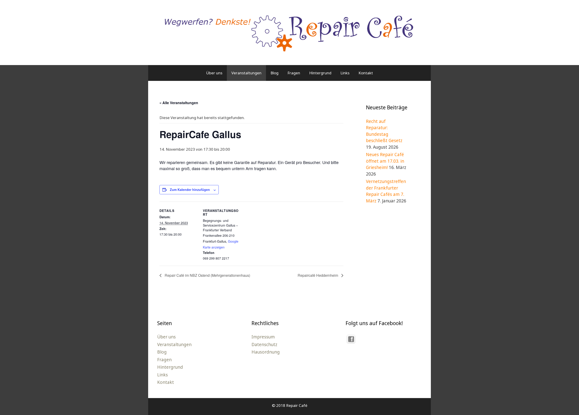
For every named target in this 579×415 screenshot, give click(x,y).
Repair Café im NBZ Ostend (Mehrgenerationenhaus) (207, 275)
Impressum (263, 337)
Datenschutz (264, 344)
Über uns (214, 72)
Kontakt (365, 72)
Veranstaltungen (246, 72)
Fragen (293, 72)
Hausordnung (266, 352)
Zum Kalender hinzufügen (190, 189)
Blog (274, 72)
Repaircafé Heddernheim (318, 275)
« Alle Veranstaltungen (178, 102)
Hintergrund (320, 72)
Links (344, 72)
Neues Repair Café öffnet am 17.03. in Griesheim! (385, 161)
